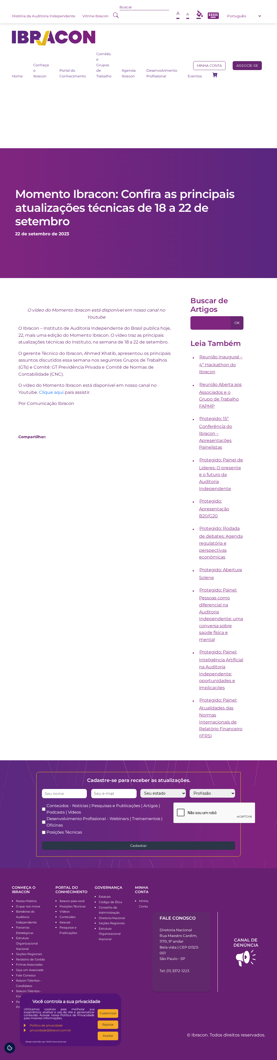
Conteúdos (67, 917)
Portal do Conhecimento (73, 73)
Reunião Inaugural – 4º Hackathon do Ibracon (221, 364)
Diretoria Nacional (112, 918)
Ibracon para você (72, 901)
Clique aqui (51, 392)
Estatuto (105, 897)
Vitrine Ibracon (95, 16)
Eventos (195, 76)
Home (17, 76)
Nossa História (26, 901)
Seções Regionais (29, 954)
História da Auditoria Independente (43, 16)
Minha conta (209, 66)
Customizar (108, 1013)
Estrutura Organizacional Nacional (27, 943)
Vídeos (65, 911)
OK (237, 323)
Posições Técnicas (64, 832)
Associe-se (247, 66)
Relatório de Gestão (30, 959)
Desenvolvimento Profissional (161, 73)
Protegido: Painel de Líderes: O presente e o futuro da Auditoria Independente (221, 474)
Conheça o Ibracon (41, 70)
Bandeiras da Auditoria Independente (26, 917)
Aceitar (108, 1036)
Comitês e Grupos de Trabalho (103, 65)
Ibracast (65, 922)
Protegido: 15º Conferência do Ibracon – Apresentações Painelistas (215, 433)
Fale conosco (178, 918)
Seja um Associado (30, 970)
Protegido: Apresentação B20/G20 (214, 508)
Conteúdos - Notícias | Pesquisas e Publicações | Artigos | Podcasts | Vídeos (103, 809)
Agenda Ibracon (129, 73)
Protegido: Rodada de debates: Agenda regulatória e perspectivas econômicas (221, 543)
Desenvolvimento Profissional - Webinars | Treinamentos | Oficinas (104, 822)
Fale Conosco (26, 975)
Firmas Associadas (29, 964)
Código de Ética (110, 902)
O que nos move (28, 906)
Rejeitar (108, 1024)
